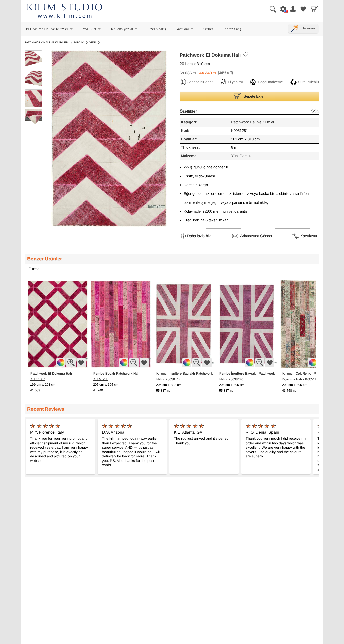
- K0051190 (308, 376)
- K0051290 (117, 376)
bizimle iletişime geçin (201, 202)
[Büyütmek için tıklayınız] (71, 362)
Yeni (92, 42)
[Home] (65, 11)
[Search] (271, 9)
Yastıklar (185, 30)
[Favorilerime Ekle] (245, 54)
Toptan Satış (232, 29)
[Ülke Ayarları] (282, 9)
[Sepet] (314, 9)
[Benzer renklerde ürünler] (60, 362)
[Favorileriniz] (303, 9)
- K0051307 (52, 376)
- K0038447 (184, 376)
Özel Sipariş (157, 29)
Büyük (79, 42)
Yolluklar (92, 30)
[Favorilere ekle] (81, 362)
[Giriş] (292, 9)
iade (197, 211)
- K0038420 (247, 376)
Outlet (208, 29)
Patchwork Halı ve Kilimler (46, 42)
